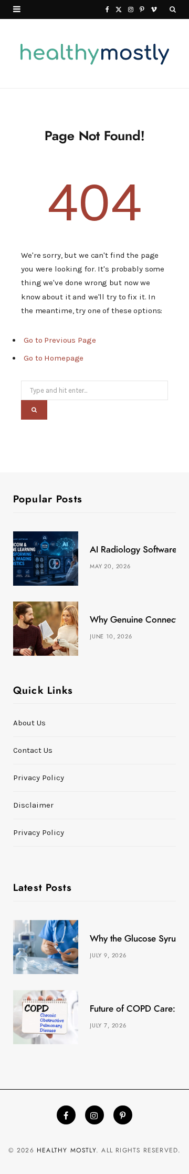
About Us (29, 722)
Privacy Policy (38, 777)
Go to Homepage (53, 358)
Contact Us (32, 750)
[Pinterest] (122, 1114)
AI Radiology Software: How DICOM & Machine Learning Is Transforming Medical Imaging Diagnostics (133, 549)
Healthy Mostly (66, 1150)
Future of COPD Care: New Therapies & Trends (133, 1008)
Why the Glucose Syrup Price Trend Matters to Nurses (133, 938)
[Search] (173, 9)
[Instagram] (94, 1114)
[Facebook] (66, 1114)
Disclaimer (33, 805)
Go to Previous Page (60, 340)
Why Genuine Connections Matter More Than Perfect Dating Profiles (133, 619)
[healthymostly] (94, 54)
